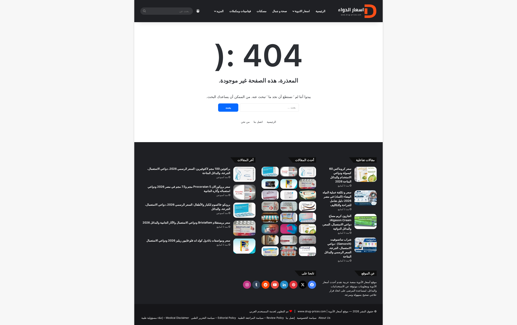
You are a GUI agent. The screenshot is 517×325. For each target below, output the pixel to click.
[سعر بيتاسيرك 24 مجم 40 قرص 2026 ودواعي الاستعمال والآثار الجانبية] (288, 195)
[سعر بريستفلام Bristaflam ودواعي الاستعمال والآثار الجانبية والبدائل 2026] (307, 184)
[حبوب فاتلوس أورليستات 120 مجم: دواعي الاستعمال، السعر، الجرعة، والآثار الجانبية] (288, 217)
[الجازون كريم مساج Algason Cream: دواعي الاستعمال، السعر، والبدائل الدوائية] (365, 221)
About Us (324, 317)
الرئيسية (320, 11)
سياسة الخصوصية (306, 317)
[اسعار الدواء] (357, 11)
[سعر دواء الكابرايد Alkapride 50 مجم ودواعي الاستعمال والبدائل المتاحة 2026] (270, 229)
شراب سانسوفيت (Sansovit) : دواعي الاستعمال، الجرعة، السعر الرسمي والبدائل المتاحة (337, 248)
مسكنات (262, 11)
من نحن (245, 121)
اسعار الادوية (302, 11)
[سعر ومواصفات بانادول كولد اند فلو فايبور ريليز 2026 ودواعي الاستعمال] (288, 184)
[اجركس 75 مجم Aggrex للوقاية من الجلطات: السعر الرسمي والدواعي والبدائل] (270, 206)
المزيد (220, 11)
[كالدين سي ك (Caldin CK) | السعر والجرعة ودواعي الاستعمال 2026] (307, 217)
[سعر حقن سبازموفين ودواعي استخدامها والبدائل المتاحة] (270, 240)
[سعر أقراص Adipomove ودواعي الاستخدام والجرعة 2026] (270, 217)
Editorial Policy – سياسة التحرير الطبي (213, 317)
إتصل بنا (290, 317)
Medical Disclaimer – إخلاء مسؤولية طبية (165, 317)
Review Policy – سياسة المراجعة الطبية (261, 317)
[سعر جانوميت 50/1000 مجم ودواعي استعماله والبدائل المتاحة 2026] (288, 240)
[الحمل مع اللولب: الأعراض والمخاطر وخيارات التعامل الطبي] (288, 229)
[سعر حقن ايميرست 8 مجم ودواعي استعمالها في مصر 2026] (307, 251)
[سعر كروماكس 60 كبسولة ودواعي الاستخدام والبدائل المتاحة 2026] (365, 174)
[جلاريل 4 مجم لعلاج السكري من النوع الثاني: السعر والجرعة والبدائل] (288, 206)
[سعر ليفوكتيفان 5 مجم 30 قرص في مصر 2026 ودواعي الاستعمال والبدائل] (307, 240)
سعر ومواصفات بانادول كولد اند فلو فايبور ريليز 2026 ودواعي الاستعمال (188, 240)
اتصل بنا (258, 121)
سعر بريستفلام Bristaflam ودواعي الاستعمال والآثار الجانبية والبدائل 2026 (186, 222)
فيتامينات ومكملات (240, 11)
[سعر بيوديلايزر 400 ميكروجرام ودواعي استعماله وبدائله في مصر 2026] (270, 195)
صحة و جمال (279, 11)
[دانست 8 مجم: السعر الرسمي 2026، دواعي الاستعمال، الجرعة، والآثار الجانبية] (270, 251)
